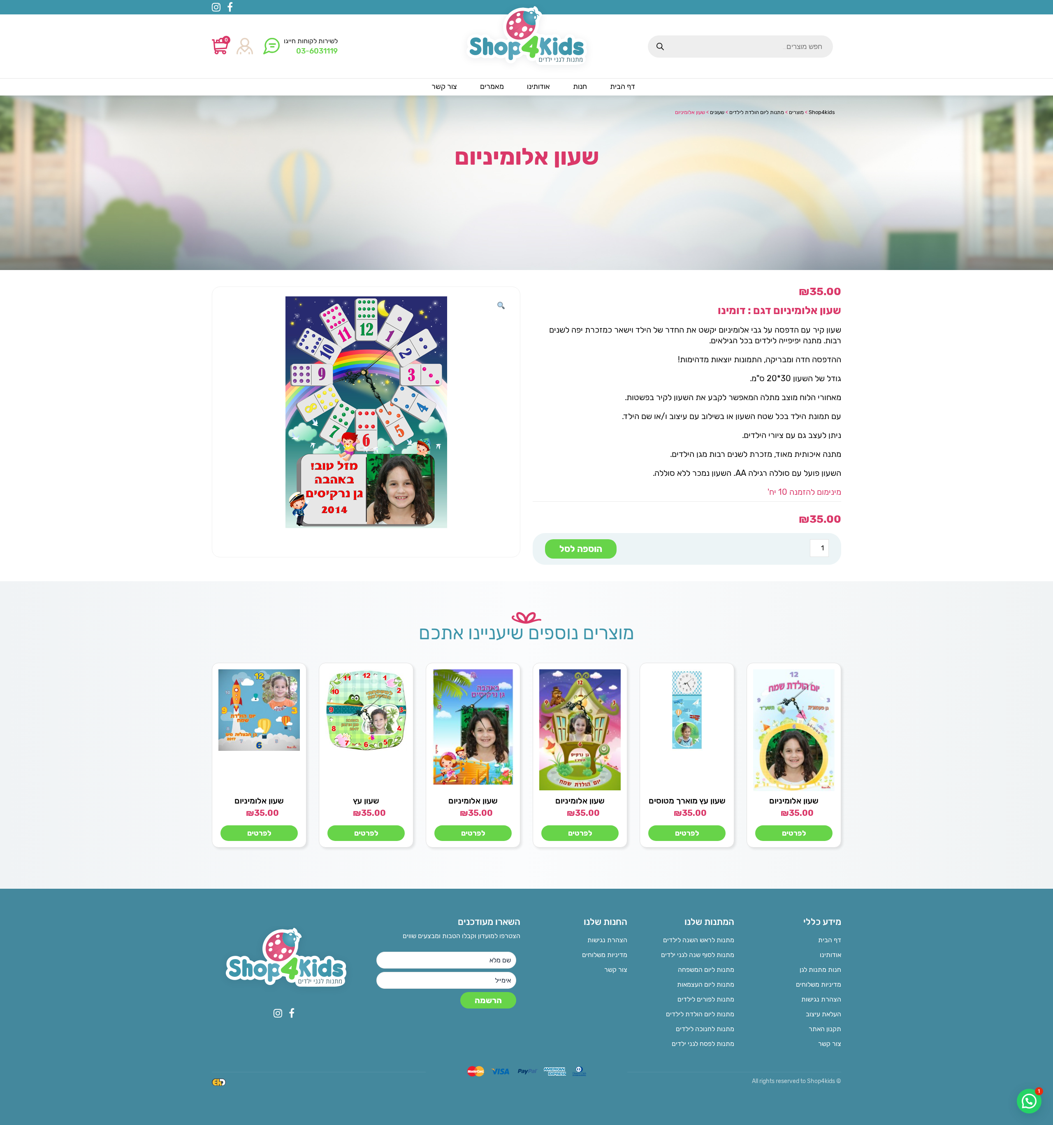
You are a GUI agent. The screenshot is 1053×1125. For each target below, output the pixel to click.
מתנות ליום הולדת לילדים (700, 1014)
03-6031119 (317, 51)
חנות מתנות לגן (820, 970)
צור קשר (829, 1044)
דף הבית (829, 940)
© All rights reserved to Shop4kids (796, 1081)
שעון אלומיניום (794, 801)
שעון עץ (366, 801)
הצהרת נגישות (821, 999)
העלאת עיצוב (823, 1014)
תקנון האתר (825, 1029)
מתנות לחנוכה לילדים (705, 1029)
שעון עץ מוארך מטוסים (687, 801)
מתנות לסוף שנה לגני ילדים (697, 955)
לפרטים (794, 833)
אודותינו (830, 955)
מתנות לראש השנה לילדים (698, 940)
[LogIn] (245, 46)
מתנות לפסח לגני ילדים (703, 1044)
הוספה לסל (580, 548)
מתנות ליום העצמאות (705, 984)
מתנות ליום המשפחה (706, 970)
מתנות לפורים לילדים (705, 999)
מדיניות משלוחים (818, 984)
